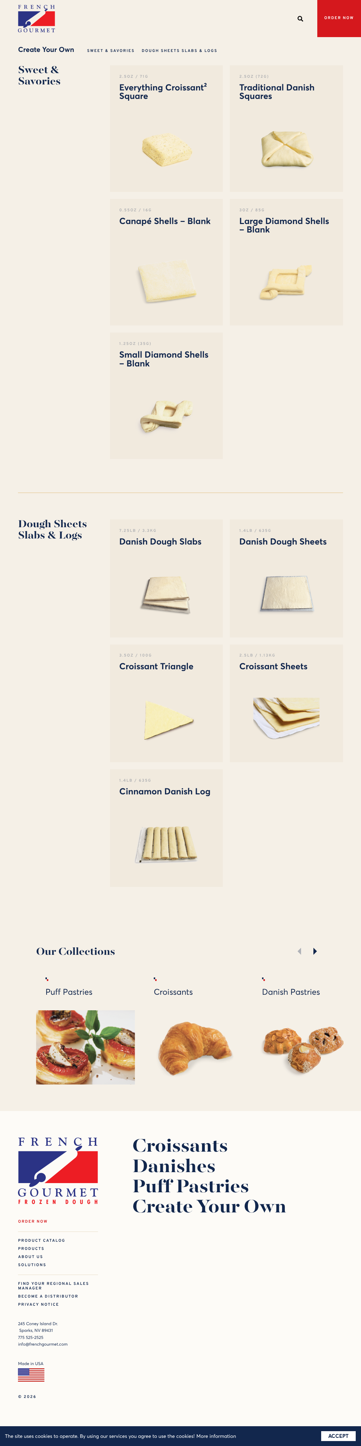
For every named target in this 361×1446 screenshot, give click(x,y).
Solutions (32, 1265)
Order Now (339, 18)
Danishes (173, 1168)
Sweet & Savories (111, 51)
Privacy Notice (38, 1305)
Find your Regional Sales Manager (53, 1286)
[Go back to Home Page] (36, 18)
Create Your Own (209, 1208)
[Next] (313, 951)
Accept (338, 1436)
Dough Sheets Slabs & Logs (180, 51)
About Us (30, 1257)
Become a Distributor (48, 1297)
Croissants (180, 1148)
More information (216, 1436)
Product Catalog (41, 1241)
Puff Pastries (190, 1188)
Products (31, 1249)
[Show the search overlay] (300, 19)
